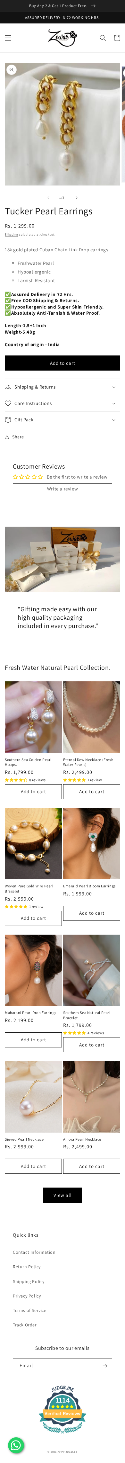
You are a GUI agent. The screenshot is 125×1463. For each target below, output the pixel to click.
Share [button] (18, 437)
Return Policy (27, 1267)
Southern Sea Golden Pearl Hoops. (28, 762)
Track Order (25, 1325)
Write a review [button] (62, 489)
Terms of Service (29, 1310)
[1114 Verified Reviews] (62, 1435)
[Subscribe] (105, 1365)
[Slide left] (48, 198)
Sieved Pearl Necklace (24, 1139)
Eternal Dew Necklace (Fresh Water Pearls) (88, 762)
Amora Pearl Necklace (82, 1139)
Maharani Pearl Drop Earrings (30, 1012)
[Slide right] (77, 198)
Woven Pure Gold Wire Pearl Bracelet (29, 888)
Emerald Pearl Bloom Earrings (89, 886)
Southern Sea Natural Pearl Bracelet (87, 1015)
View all (63, 1195)
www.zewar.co (67, 1451)
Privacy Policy (27, 1296)
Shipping (11, 234)
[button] (8, 38)
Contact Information (34, 1252)
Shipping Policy (29, 1281)
